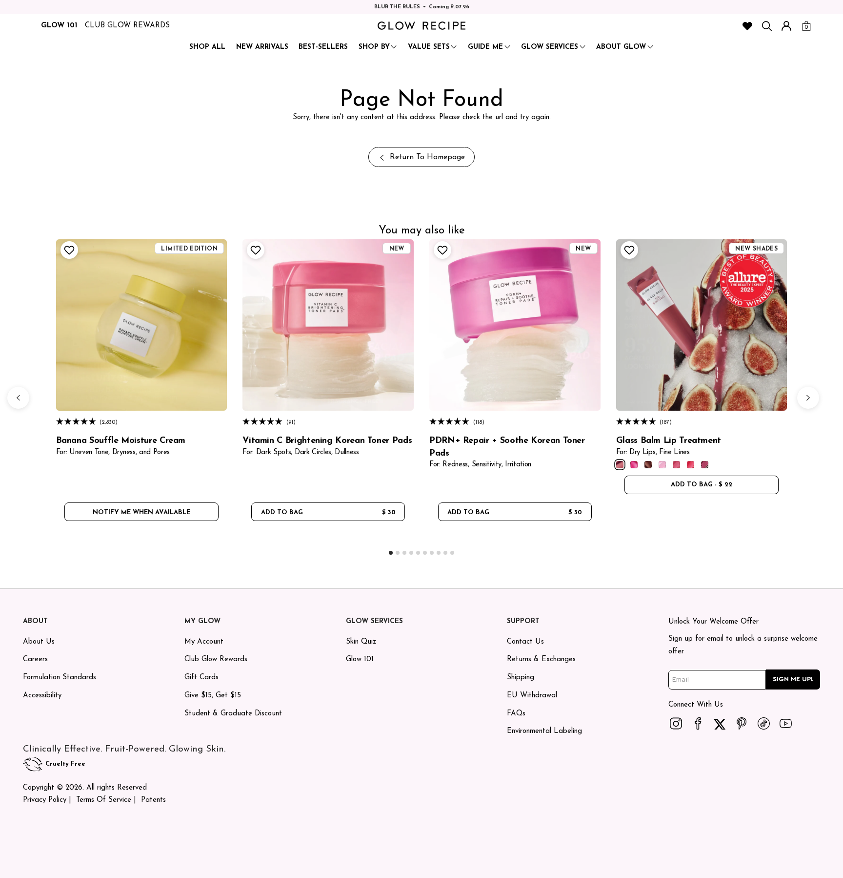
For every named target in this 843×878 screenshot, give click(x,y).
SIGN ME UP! (793, 679)
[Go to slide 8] (438, 552)
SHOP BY (374, 47)
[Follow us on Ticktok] (763, 723)
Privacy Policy (44, 800)
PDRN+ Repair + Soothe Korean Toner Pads (507, 447)
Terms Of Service (103, 800)
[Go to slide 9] (445, 552)
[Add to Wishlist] (68, 250)
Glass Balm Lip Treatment (668, 441)
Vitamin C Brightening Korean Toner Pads (327, 441)
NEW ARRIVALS (262, 47)
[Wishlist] (747, 26)
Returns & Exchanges (541, 659)
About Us (39, 642)
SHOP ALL (207, 47)
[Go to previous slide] (18, 398)
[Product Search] (767, 26)
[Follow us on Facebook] (697, 723)
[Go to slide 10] (452, 552)
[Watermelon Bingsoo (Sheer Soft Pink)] (676, 464)
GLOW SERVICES (549, 47)
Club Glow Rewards (215, 659)
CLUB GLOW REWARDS (127, 25)
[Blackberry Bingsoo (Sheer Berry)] (704, 464)
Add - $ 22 (701, 484)
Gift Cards (201, 677)
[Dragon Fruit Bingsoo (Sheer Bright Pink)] (634, 464)
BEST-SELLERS (323, 47)
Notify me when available (141, 512)
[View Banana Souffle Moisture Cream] (141, 325)
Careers (35, 659)
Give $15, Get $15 (212, 695)
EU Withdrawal (532, 695)
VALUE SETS (429, 47)
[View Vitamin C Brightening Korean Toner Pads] (328, 325)
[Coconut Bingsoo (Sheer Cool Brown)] (648, 464)
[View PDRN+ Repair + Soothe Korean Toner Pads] (514, 325)
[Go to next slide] (808, 398)
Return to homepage (427, 157)
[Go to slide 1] (390, 552)
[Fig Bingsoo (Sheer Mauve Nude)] (619, 464)
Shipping (520, 677)
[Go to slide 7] (431, 552)
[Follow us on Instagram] (675, 723)
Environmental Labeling (544, 731)
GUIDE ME (485, 47)
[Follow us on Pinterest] (741, 723)
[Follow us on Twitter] (719, 723)
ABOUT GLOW (621, 47)
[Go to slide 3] (404, 552)
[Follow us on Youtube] (785, 723)
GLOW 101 (59, 25)
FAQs (516, 713)
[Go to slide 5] (418, 552)
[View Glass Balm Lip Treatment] (701, 325)
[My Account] (786, 26)
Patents (153, 800)
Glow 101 (360, 659)
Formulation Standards (59, 677)
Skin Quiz (361, 642)
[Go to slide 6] (425, 552)
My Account (203, 642)
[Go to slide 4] (411, 552)
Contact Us (525, 642)
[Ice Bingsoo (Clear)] (662, 464)
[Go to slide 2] (397, 552)
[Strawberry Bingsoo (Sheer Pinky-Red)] (690, 464)
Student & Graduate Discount (233, 713)
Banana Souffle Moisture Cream (121, 441)
